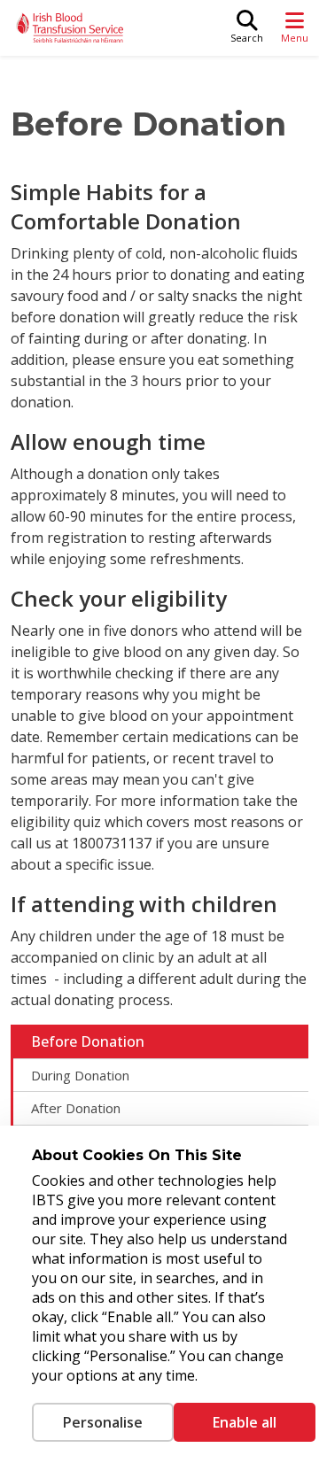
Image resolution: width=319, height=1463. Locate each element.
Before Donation (87, 1041)
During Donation (80, 1075)
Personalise (103, 1422)
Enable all (244, 1422)
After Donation (76, 1108)
